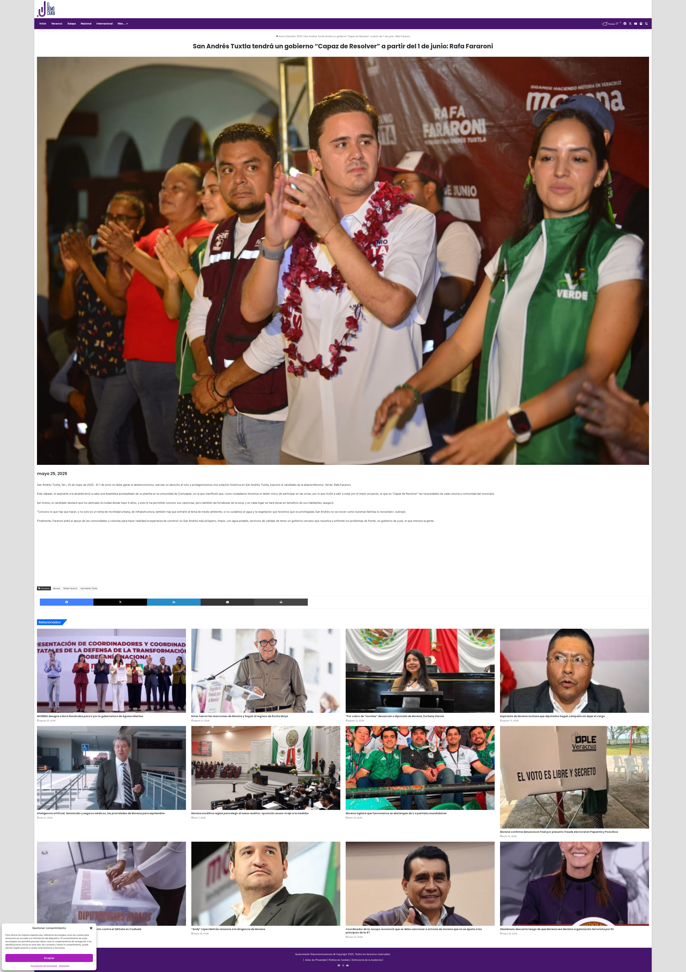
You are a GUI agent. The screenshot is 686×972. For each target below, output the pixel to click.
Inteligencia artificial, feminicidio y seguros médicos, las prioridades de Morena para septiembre (101, 813)
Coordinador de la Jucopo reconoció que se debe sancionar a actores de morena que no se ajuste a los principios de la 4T (414, 930)
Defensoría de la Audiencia (367, 959)
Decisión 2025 (294, 36)
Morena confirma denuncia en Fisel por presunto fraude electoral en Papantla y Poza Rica (559, 832)
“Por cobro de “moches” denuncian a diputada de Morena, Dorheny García (395, 716)
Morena (56, 588)
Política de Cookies (339, 959)
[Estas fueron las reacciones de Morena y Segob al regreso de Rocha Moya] (265, 671)
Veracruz (56, 23)
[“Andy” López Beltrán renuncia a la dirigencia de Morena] (265, 884)
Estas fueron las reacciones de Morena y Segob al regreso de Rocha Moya (239, 716)
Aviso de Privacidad (316, 959)
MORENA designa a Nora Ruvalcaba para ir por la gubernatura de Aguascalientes (90, 716)
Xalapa (71, 23)
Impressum (64, 965)
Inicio (42, 23)
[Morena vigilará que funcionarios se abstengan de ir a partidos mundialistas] (420, 768)
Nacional (86, 23)
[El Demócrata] (46, 9)
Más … (121, 23)
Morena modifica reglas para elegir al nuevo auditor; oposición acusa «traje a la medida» (250, 813)
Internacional (104, 23)
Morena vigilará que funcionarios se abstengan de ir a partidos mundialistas (396, 813)
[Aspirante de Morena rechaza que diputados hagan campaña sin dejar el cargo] (574, 671)
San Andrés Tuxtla (89, 588)
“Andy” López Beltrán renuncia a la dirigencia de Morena (228, 929)
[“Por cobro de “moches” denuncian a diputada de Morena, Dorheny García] (420, 671)
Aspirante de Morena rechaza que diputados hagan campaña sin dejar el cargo (552, 716)
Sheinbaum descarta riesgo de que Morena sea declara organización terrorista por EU (557, 929)
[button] (91, 928)
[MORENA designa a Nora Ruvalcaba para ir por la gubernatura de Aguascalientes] (111, 671)
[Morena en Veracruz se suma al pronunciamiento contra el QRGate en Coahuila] (111, 884)
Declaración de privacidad (44, 965)
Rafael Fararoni (70, 588)
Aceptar (49, 958)
